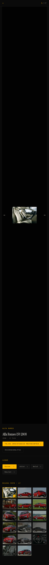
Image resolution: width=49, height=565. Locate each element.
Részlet (10, 472)
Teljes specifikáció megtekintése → (23, 444)
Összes (9, 466)
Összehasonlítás (13, 450)
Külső (24, 466)
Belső (37, 466)
